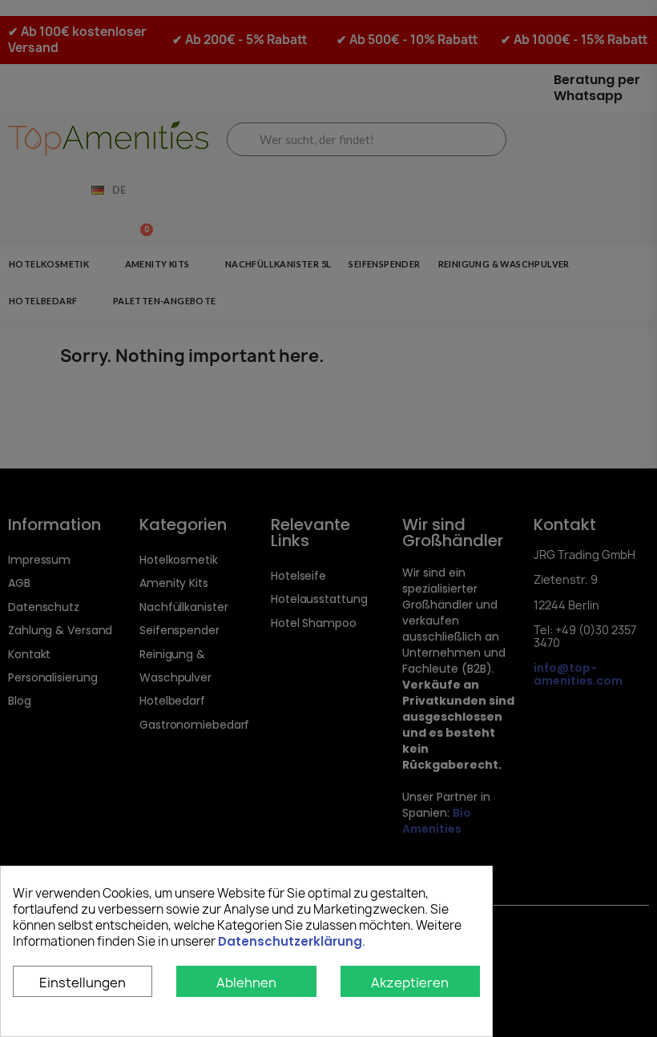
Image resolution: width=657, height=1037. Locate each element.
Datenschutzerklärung (290, 941)
